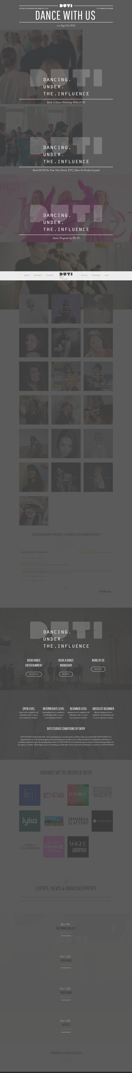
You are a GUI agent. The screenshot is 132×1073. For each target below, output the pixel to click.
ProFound (96, 275)
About (26, 275)
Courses (49, 275)
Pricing (84, 275)
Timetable (38, 275)
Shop (107, 275)
